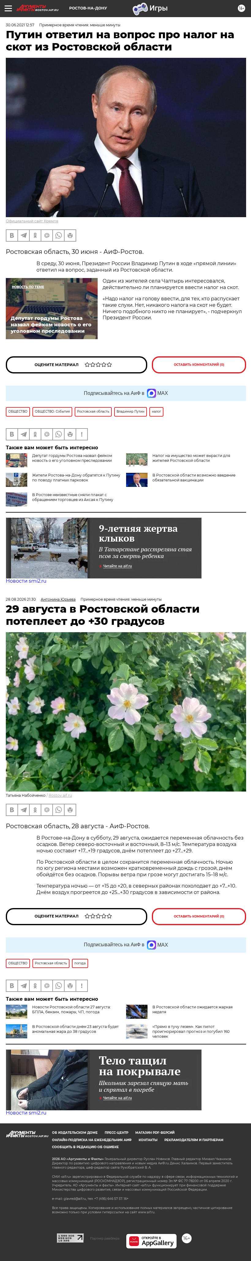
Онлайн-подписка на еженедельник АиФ (92, 1140)
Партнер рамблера (104, 1238)
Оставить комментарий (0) (199, 365)
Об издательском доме (75, 1133)
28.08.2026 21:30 (21, 599)
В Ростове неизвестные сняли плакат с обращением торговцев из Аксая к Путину (72, 497)
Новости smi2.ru (26, 581)
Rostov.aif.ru (60, 795)
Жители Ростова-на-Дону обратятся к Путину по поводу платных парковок (76, 477)
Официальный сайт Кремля (32, 221)
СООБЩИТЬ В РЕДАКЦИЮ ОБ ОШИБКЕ (85, 1147)
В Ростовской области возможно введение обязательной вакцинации (193, 477)
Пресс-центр (116, 1133)
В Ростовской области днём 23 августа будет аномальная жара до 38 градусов (75, 1029)
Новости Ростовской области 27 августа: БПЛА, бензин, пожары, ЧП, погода (71, 1009)
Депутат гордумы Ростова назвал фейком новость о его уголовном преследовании (72, 458)
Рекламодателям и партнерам (193, 1140)
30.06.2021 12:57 (20, 25)
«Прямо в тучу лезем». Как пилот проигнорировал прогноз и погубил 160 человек (191, 1031)
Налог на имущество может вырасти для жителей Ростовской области (191, 458)
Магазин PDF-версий (154, 1133)
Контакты (148, 1140)
